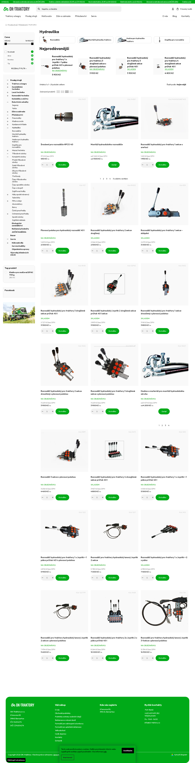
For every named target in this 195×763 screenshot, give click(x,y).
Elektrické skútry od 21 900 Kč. (125, 2)
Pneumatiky (16, 118)
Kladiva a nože (17, 121)
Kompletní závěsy (19, 157)
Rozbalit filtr (18, 68)
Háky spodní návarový (20, 194)
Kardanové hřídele (19, 124)
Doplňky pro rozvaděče (17, 146)
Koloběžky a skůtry (20, 99)
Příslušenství (17, 115)
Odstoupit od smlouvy (16, 760)
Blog (175, 16)
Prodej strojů (16, 80)
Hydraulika (16, 127)
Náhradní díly (17, 243)
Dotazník (58, 741)
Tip (20, 63)
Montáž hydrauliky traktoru (19, 135)
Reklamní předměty (20, 229)
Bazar (13, 235)
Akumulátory (17, 204)
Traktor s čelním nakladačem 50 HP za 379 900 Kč (60, 2)
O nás (165, 16)
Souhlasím (127, 750)
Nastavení (67, 757)
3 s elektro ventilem (120, 179)
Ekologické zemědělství (17, 224)
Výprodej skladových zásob (19, 253)
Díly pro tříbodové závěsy (19, 172)
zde (105, 751)
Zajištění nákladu (18, 220)
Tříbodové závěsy (19, 153)
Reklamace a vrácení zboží (65, 720)
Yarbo (14, 108)
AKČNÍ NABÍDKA (19, 232)
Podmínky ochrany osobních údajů (68, 716)
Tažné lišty (16, 197)
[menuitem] (13, 16)
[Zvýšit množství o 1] (52, 165)
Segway (15, 105)
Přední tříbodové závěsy (18, 161)
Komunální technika (20, 95)
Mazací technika (18, 150)
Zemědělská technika (17, 88)
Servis (13, 239)
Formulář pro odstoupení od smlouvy (69, 723)
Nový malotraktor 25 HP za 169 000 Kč (96, 2)
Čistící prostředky (19, 210)
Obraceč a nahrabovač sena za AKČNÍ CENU (22, 2)
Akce (20, 56)
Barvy (14, 207)
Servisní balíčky (18, 246)
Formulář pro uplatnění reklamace (68, 727)
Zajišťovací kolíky (18, 191)
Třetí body (16, 176)
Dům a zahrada (18, 111)
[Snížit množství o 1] (42, 165)
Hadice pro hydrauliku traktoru (20, 140)
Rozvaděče (16, 131)
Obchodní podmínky (62, 713)
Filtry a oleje (17, 201)
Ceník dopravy (60, 734)
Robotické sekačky (20, 102)
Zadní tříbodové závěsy (18, 166)
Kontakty (185, 16)
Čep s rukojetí (17, 188)
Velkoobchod (60, 730)
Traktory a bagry (19, 84)
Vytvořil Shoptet (180, 755)
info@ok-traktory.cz (152, 722)
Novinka (20, 60)
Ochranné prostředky (20, 214)
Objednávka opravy (20, 249)
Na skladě (20, 52)
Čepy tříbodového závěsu (19, 180)
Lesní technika (18, 92)
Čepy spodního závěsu (21, 185)
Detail (114, 165)
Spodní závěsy (17, 217)
